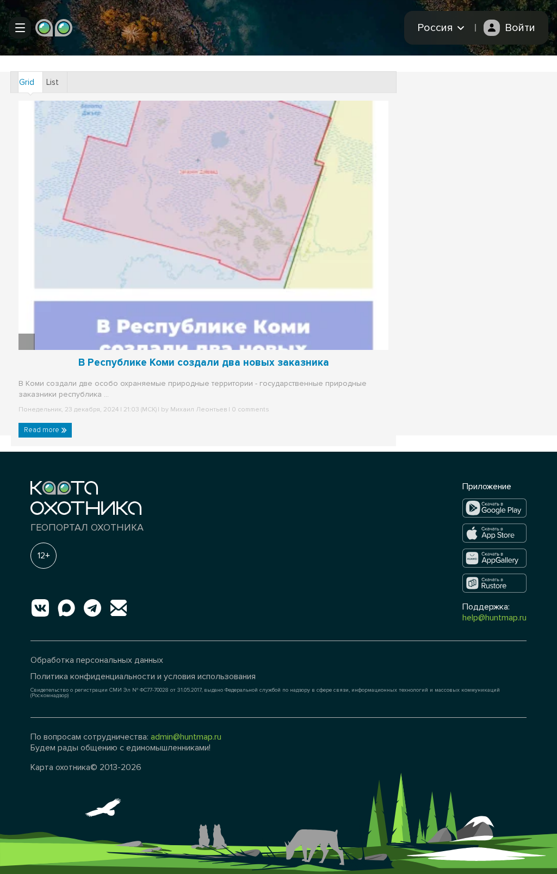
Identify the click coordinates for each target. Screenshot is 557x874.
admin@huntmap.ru (186, 736)
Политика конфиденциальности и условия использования (143, 676)
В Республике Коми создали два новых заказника (203, 362)
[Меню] (20, 28)
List (52, 82)
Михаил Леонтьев (198, 409)
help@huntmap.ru (494, 617)
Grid (26, 82)
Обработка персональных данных (96, 660)
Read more (42, 430)
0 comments (249, 409)
